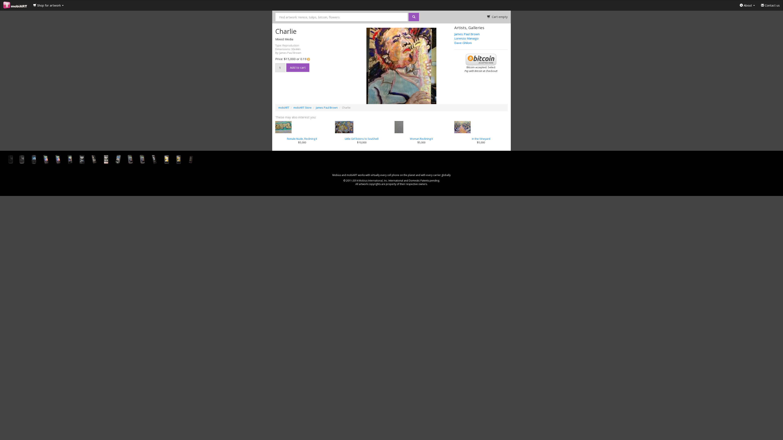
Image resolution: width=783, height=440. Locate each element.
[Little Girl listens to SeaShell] (362, 127)
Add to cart (298, 67)
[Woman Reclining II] (421, 127)
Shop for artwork (49, 5)
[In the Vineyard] (481, 127)
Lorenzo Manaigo (466, 38)
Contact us (772, 5)
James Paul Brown (467, 34)
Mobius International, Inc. (373, 180)
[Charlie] (391, 66)
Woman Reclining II (421, 139)
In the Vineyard (481, 139)
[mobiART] (15, 5)
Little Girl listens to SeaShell (361, 139)
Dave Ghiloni (463, 43)
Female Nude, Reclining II (302, 139)
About (748, 5)
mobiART (283, 107)
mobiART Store (302, 107)
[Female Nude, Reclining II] (302, 127)
